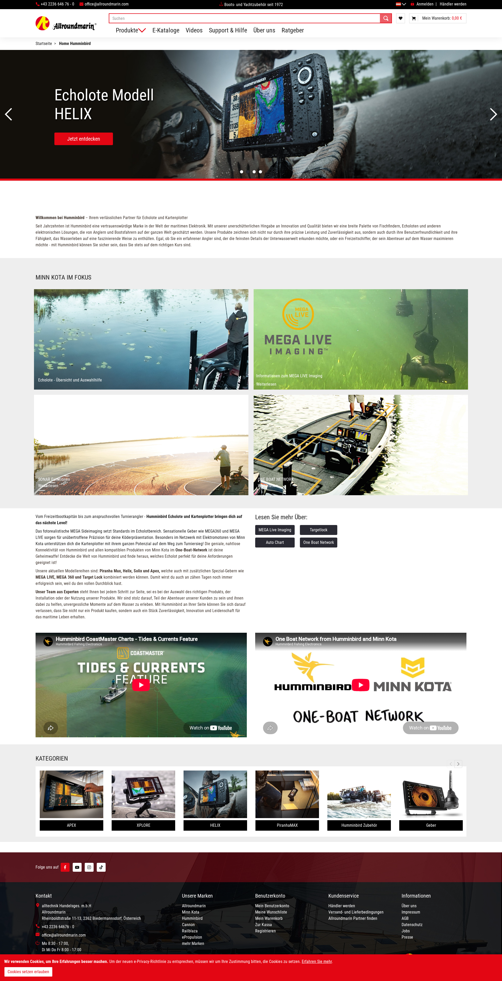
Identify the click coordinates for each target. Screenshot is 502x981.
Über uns (264, 30)
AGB (405, 918)
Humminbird (192, 918)
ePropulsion (192, 937)
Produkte (127, 30)
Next (493, 114)
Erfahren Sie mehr (317, 961)
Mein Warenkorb (269, 918)
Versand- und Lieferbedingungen (356, 912)
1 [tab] (241, 172)
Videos (194, 30)
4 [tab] (260, 172)
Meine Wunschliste (271, 912)
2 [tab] (248, 172)
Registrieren (265, 930)
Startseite (44, 43)
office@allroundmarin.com (107, 4)
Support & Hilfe (228, 30)
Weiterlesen (266, 384)
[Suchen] (386, 18)
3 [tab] (254, 172)
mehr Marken (193, 943)
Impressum (411, 912)
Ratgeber (293, 30)
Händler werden (453, 4)
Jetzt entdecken (83, 139)
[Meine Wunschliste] (400, 18)
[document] (251, 968)
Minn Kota (190, 912)
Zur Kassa (263, 924)
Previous (8, 114)
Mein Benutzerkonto (272, 905)
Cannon (188, 924)
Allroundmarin (194, 905)
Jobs (406, 930)
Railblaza (190, 930)
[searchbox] (250, 18)
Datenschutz (412, 924)
